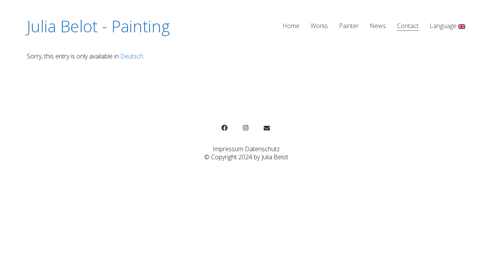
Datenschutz (262, 149)
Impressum (228, 149)
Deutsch (131, 56)
